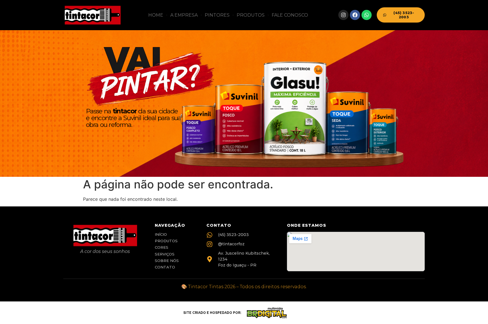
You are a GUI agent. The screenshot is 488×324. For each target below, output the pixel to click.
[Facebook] (355, 15)
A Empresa (184, 15)
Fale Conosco (290, 15)
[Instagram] (343, 15)
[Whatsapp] (366, 15)
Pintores (217, 15)
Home (155, 15)
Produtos (251, 15)
